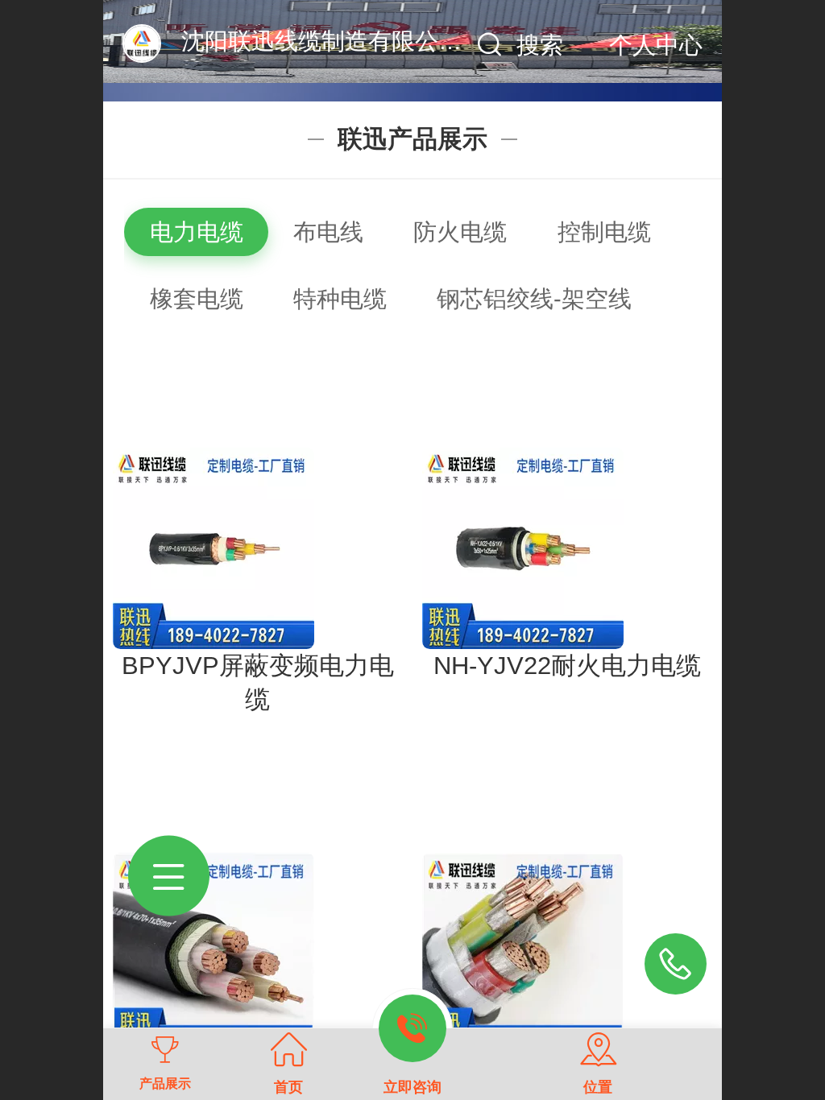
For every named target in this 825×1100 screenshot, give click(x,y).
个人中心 (656, 45)
